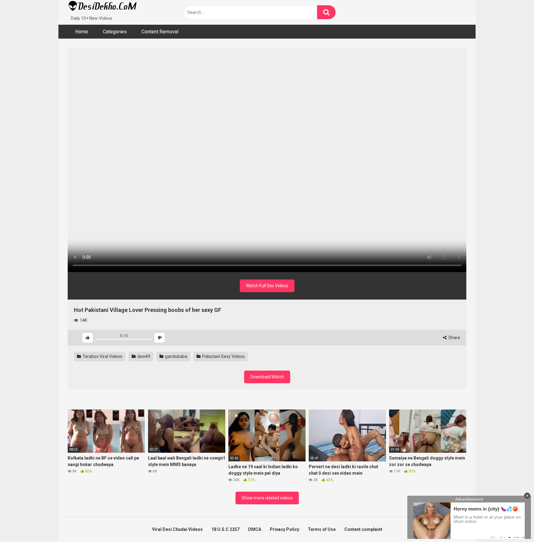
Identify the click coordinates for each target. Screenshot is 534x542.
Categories (115, 32)
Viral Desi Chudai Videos (177, 529)
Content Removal (160, 32)
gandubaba (175, 356)
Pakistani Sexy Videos (223, 356)
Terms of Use (322, 529)
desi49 (143, 356)
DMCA (254, 529)
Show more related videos (267, 497)
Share (453, 337)
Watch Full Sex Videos (267, 285)
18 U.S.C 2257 (225, 529)
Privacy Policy (284, 529)
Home (81, 32)
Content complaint (363, 529)
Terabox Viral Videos (102, 356)
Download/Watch (267, 376)
